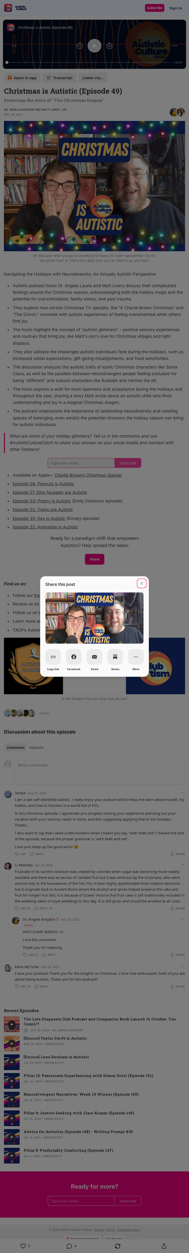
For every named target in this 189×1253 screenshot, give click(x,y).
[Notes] (115, 657)
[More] (136, 657)
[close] (142, 583)
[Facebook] (74, 657)
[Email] (94, 657)
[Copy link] (53, 657)
